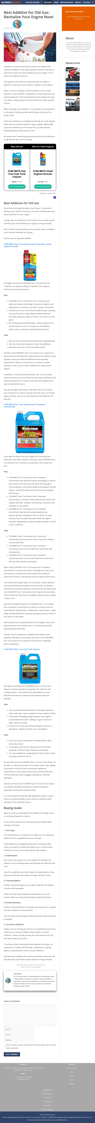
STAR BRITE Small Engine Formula (43, 172)
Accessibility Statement (48, 1093)
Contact (86, 2)
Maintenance (66, 2)
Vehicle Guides (33, 2)
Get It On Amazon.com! (16, 186)
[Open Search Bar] (93, 2)
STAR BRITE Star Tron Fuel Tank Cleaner (17, 174)
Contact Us (72, 1080)
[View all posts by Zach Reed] (17, 28)
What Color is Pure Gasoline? (31, 967)
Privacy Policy (47, 1105)
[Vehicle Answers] (11, 2)
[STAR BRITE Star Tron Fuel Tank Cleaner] (17, 165)
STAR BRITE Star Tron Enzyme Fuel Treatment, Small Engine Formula (27, 245)
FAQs (56, 2)
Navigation (72, 1084)
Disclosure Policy (47, 1101)
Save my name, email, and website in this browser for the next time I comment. (31, 1046)
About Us (71, 1076)
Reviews (48, 2)
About (78, 2)
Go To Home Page (72, 1068)
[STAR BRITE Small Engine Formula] (43, 165)
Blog (72, 1072)
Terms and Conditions (47, 1109)
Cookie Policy (47, 1097)
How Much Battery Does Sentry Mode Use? (31, 965)
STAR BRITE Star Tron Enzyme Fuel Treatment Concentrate (24, 405)
